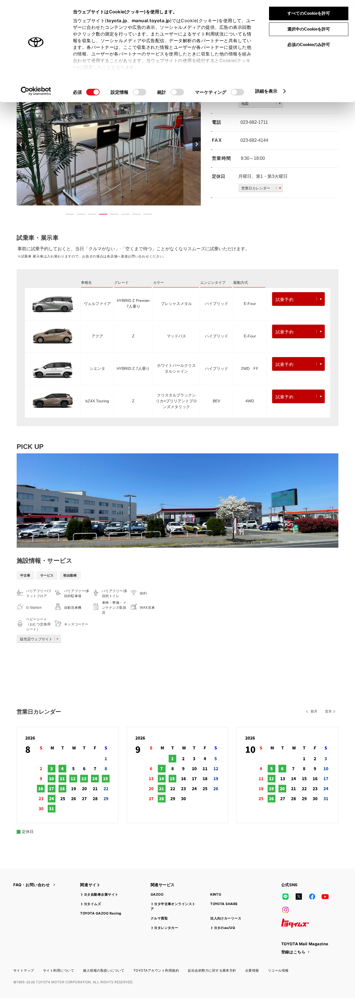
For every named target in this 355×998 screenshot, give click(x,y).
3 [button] (89, 215)
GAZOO (157, 894)
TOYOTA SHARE (224, 904)
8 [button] (144, 215)
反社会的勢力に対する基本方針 (212, 970)
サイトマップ (23, 970)
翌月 (328, 711)
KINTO (215, 894)
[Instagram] (285, 909)
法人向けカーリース (225, 918)
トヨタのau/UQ (222, 928)
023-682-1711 (254, 122)
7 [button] (133, 215)
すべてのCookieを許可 (308, 13)
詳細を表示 (266, 91)
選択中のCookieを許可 (308, 29)
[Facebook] (312, 896)
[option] (109, 144)
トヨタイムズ (90, 904)
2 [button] (78, 215)
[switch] (139, 92)
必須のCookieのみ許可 (308, 44)
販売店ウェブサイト (36, 639)
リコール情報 (278, 970)
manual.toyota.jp (151, 20)
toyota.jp (117, 20)
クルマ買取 (159, 918)
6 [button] (122, 215)
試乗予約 (285, 299)
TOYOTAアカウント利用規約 (156, 970)
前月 (314, 711)
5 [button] (111, 215)
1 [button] (67, 215)
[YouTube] (325, 896)
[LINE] (285, 896)
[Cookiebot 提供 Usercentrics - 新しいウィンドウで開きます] (36, 91)
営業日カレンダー (255, 188)
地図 (244, 104)
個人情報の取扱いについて (104, 970)
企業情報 (252, 970)
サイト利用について (58, 970)
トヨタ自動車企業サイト (99, 894)
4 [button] (100, 215)
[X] (298, 896)
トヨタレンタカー (164, 928)
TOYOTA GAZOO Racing (100, 913)
